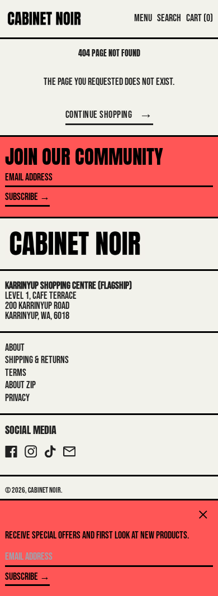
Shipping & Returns (37, 360)
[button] (169, 18)
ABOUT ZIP (20, 385)
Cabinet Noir (44, 490)
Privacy (17, 398)
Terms (15, 373)
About (15, 348)
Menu (143, 18)
